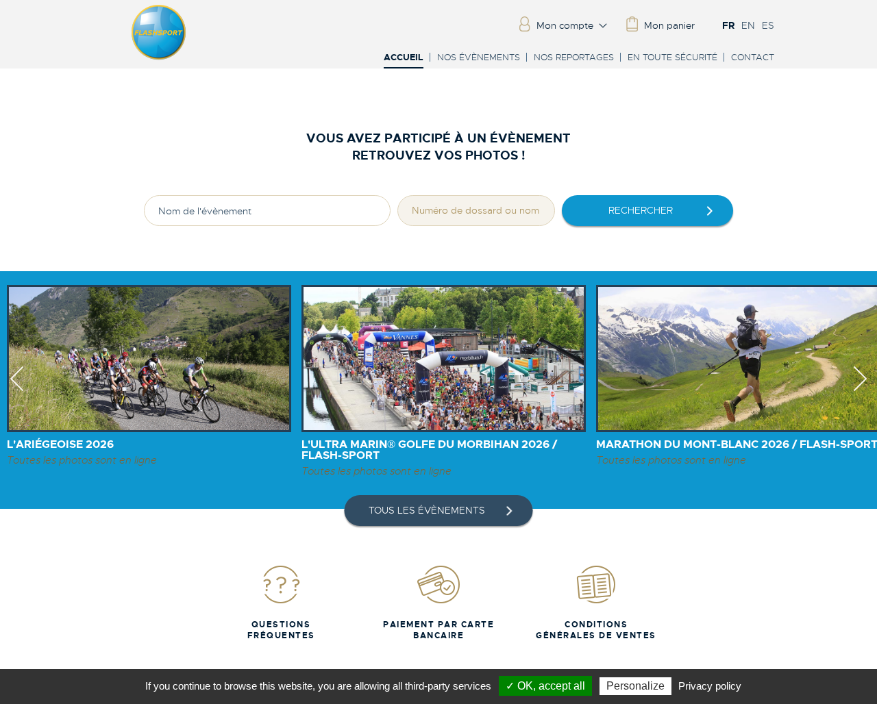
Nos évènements (478, 57)
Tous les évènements (427, 510)
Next (860, 391)
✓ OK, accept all (545, 686)
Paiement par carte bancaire (438, 630)
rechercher (640, 210)
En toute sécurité (672, 57)
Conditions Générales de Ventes (596, 630)
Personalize (635, 686)
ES (768, 25)
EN (748, 25)
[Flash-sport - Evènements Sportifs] (159, 57)
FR (728, 25)
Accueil (403, 58)
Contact (752, 57)
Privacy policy (709, 686)
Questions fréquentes (281, 630)
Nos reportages (574, 57)
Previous (16, 391)
